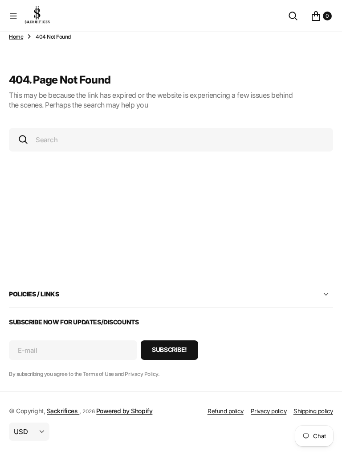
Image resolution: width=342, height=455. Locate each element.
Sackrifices (63, 411)
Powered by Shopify (124, 411)
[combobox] (171, 140)
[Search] (293, 16)
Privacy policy (268, 411)
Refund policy (226, 411)
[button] (13, 16)
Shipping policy (313, 411)
